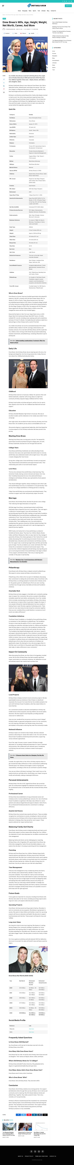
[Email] (4, 92)
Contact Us (53, 10)
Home (19, 10)
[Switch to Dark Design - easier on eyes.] (69, 1)
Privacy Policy (29, 1156)
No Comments (28, 29)
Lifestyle (43, 10)
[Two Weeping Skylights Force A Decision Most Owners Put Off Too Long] (9, 1127)
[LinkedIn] (4, 86)
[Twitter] (4, 82)
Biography (24, 10)
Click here (31, 1029)
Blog (48, 10)
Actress (54, 53)
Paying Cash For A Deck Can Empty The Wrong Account (25, 1133)
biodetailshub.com (11, 29)
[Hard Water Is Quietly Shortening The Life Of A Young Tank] (41, 1127)
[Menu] (3, 5)
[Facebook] (4, 79)
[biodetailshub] (37, 6)
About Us (68, 5)
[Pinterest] (4, 89)
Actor (53, 51)
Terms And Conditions (41, 1156)
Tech (39, 10)
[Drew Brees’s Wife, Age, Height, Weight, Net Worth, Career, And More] (25, 71)
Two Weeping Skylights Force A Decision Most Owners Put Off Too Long (9, 1134)
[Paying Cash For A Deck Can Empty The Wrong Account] (25, 1127)
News (30, 10)
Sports (34, 10)
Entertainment (55, 60)
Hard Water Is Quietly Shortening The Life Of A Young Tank (39, 1134)
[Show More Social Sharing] (37, 33)
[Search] (71, 1)
